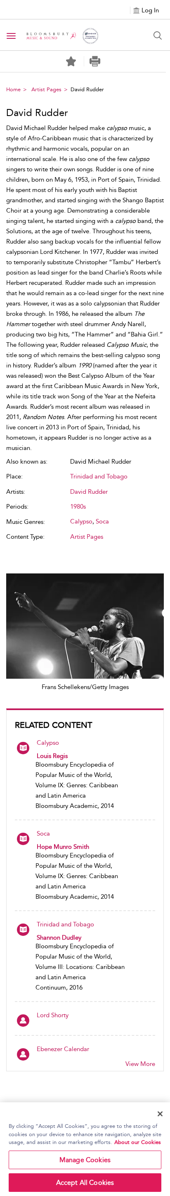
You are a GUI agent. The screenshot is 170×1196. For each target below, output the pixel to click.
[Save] (71, 61)
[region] (85, 1149)
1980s (78, 506)
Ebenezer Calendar (63, 1049)
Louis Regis (52, 756)
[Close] (160, 1114)
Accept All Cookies (85, 1183)
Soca (43, 833)
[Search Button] (157, 35)
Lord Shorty (52, 1015)
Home (13, 89)
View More (140, 1064)
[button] (95, 61)
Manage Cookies (85, 1160)
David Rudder (89, 491)
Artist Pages (46, 89)
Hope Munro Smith (63, 846)
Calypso (48, 742)
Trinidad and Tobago (65, 924)
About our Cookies (137, 1142)
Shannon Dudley (59, 937)
